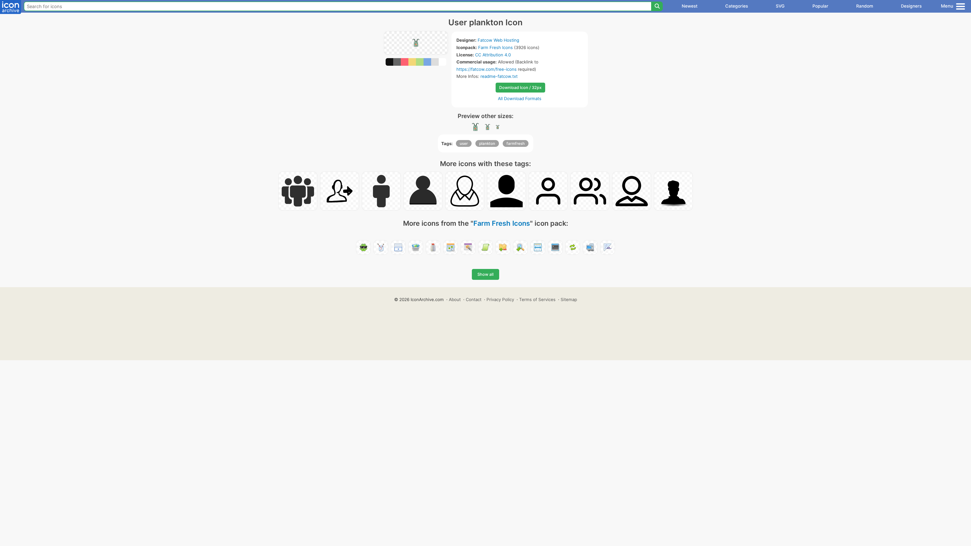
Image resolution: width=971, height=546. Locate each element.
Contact (473, 299)
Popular (820, 6)
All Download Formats (519, 98)
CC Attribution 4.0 (493, 54)
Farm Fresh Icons (495, 47)
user (464, 143)
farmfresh (515, 143)
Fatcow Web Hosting (498, 40)
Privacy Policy (500, 299)
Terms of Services (537, 299)
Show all (485, 274)
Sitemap (569, 299)
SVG (780, 6)
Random (864, 6)
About (455, 299)
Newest (689, 6)
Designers (911, 6)
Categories (736, 6)
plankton (487, 143)
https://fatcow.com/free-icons (486, 69)
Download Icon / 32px (520, 87)
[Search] (657, 6)
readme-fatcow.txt (499, 76)
